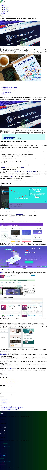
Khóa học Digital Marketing (4, 399)
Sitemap (3, 447)
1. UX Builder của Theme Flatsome (7, 90)
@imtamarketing (3, 167)
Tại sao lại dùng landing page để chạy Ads (6, 89)
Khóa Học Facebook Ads (6, 7)
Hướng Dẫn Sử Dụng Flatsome (13, 216)
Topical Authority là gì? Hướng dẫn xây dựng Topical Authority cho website (10, 409)
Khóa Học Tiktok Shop (5, 9)
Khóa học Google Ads (3, 456)
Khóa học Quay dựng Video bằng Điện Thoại (5, 461)
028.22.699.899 (3, 13)
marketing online (10, 368)
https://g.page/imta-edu (7, 446)
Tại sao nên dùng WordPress (5, 86)
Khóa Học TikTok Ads (5, 11)
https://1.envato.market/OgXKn (20, 214)
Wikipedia (29, 50)
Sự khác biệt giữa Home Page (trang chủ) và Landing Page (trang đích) (9, 87)
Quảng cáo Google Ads (3, 354)
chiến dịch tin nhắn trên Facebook (31, 171)
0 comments (17, 20)
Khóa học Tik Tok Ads (3, 464)
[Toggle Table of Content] (0, 85)
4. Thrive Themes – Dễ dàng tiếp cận (7, 92)
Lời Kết (3, 93)
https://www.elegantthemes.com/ (7, 269)
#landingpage (22, 167)
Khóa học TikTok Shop (4, 402)
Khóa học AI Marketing (3, 462)
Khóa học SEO (10, 176)
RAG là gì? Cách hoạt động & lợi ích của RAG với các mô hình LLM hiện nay (10, 408)
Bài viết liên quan (4, 94)
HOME (2, 4)
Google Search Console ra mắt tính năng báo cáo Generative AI (8, 406)
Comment (1, 392)
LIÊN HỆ (2, 12)
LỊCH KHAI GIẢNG (4, 5)
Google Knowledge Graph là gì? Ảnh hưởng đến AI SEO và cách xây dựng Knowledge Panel (12, 407)
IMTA (0, 16)
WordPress (3, 16)
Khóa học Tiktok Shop (3, 459)
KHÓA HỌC (3, 6)
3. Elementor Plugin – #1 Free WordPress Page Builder (9, 91)
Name (1, 393)
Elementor (1, 272)
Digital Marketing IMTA (3, 20)
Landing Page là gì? (6, 88)
